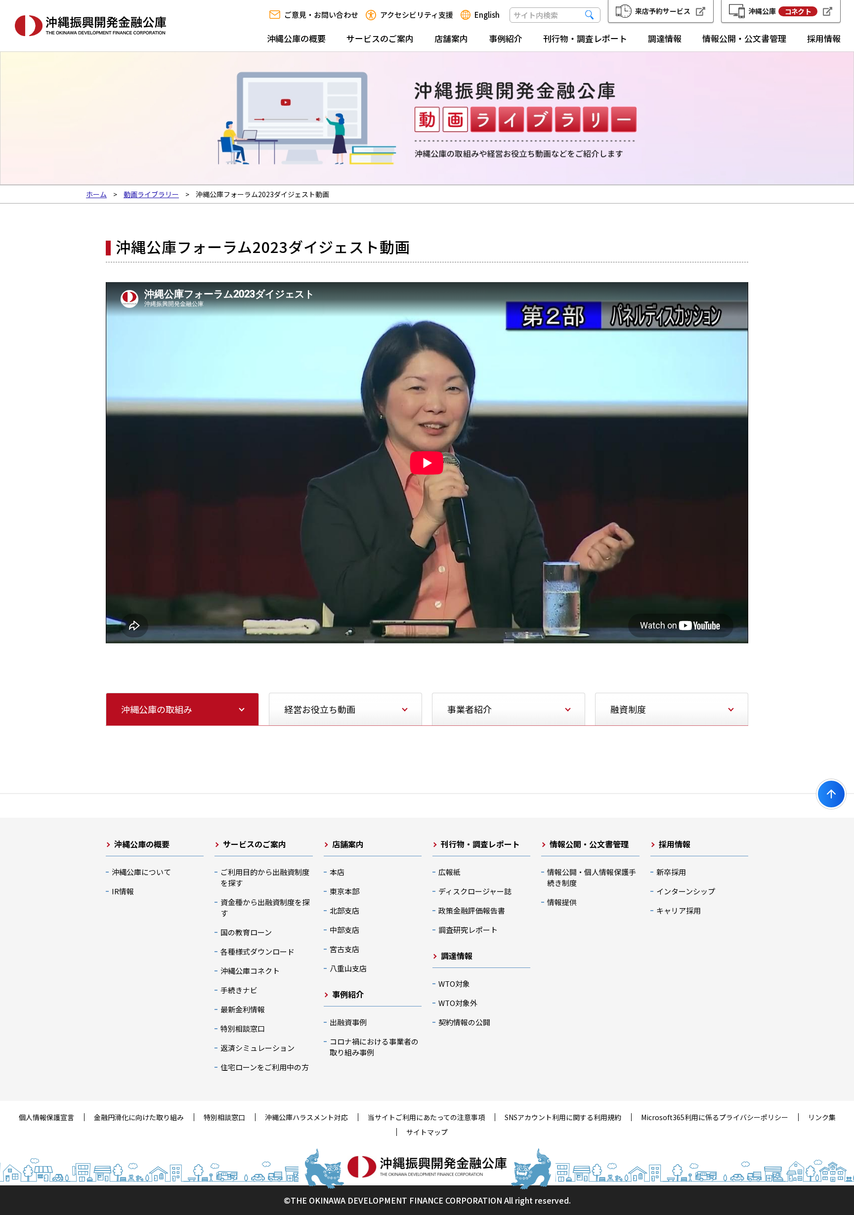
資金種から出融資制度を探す (264, 907)
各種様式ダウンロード (257, 951)
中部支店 (344, 929)
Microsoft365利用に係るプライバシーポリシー (714, 1117)
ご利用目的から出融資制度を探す (264, 877)
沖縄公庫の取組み (156, 709)
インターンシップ (685, 891)
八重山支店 (348, 968)
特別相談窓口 (242, 1028)
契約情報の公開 (464, 1022)
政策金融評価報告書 (471, 910)
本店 (337, 872)
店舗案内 (451, 38)
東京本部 (344, 891)
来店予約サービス (662, 11)
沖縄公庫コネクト (250, 970)
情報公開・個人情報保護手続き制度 (591, 877)
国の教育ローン (246, 932)
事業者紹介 (469, 709)
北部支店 (344, 910)
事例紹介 (505, 38)
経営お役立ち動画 (319, 709)
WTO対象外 (457, 1003)
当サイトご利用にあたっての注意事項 (426, 1117)
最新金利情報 (242, 1009)
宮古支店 (344, 949)
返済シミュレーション (257, 1048)
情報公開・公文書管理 (744, 38)
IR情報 (123, 891)
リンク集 (822, 1117)
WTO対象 (454, 983)
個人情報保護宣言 (46, 1117)
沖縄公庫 (779, 11)
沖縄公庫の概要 (296, 38)
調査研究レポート (468, 929)
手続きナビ (238, 990)
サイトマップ (427, 1132)
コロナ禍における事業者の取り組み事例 (374, 1046)
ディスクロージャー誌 (475, 891)
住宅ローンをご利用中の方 (264, 1067)
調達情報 (665, 38)
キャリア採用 (678, 910)
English (487, 15)
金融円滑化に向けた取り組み (139, 1117)
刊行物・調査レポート (585, 38)
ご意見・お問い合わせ (321, 15)
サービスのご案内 (380, 38)
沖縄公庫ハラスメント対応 (306, 1117)
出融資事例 (348, 1022)
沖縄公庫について (141, 872)
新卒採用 (671, 872)
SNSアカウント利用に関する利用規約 (563, 1117)
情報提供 (562, 902)
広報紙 (449, 872)
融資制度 (628, 709)
